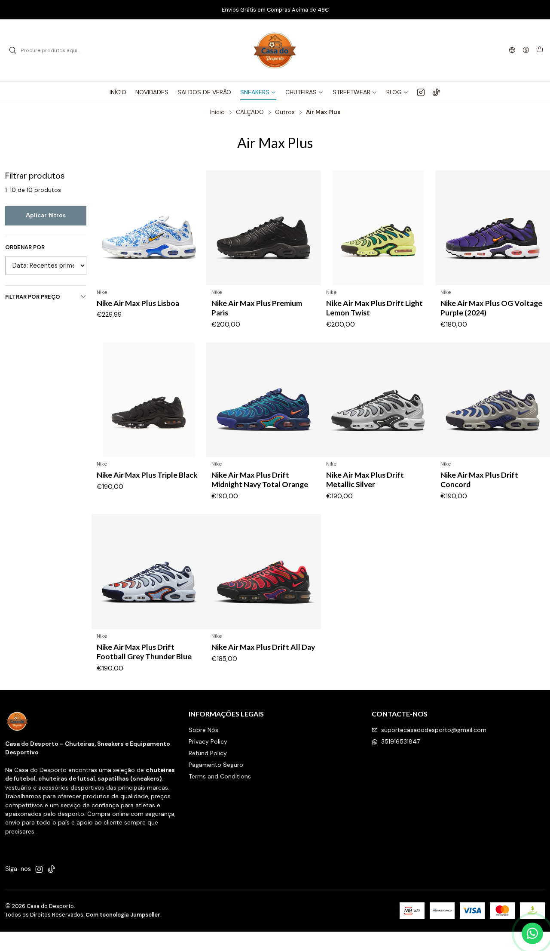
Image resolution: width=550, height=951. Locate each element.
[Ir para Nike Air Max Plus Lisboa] (149, 227)
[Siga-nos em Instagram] (420, 92)
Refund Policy (208, 753)
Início (217, 112)
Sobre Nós (203, 730)
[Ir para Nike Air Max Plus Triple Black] (149, 400)
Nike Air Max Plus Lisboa (138, 303)
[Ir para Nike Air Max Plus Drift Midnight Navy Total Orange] (263, 400)
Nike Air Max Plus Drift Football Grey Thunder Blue (144, 651)
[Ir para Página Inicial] (275, 50)
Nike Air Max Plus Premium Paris (256, 308)
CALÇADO (250, 112)
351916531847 (400, 741)
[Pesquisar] (12, 50)
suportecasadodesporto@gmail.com (433, 730)
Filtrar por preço (32, 296)
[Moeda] (526, 50)
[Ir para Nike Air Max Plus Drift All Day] (263, 571)
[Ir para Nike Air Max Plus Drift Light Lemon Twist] (378, 227)
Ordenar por (25, 247)
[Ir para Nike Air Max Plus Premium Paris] (263, 227)
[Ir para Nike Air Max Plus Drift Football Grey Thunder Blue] (149, 571)
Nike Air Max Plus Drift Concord (479, 479)
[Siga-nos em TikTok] (436, 92)
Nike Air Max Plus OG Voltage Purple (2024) (491, 308)
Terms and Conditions (220, 776)
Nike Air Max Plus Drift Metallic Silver (365, 479)
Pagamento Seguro (216, 765)
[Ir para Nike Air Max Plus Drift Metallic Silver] (378, 400)
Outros (285, 112)
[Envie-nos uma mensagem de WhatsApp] (532, 933)
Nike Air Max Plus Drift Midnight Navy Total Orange (259, 479)
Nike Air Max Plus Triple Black (147, 474)
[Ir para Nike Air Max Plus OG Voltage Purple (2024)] (492, 227)
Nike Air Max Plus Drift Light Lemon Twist (374, 308)
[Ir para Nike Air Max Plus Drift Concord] (492, 400)
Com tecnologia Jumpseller (123, 914)
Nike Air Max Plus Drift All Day (263, 646)
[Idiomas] (512, 50)
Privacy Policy (208, 741)
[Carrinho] (540, 50)
